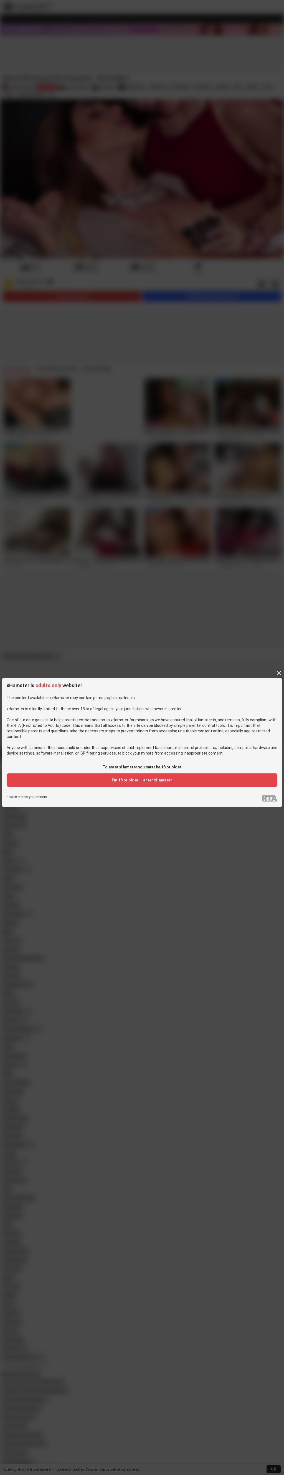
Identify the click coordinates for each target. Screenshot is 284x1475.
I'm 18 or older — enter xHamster (142, 780)
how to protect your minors (27, 797)
